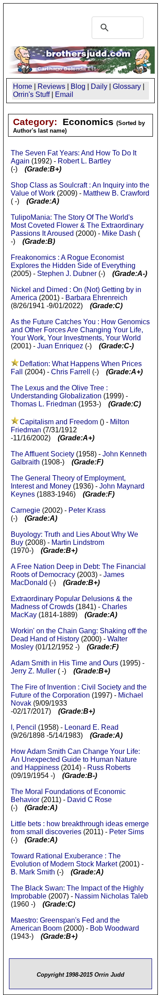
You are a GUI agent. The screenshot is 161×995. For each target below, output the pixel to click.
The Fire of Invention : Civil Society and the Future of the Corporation (79, 691)
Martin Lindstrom (77, 542)
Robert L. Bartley (84, 161)
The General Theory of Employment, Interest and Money (68, 482)
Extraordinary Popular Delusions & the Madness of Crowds (71, 602)
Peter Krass (87, 510)
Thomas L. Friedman (43, 404)
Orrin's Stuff (31, 94)
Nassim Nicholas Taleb (111, 896)
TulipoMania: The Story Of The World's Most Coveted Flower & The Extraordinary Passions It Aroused (77, 225)
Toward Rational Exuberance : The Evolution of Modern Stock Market (66, 860)
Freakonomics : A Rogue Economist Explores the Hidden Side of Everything (73, 261)
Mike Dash (119, 233)
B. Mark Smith (33, 872)
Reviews (51, 86)
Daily (99, 86)
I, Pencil (24, 727)
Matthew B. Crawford (116, 193)
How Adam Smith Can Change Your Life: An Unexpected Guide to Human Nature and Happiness (75, 759)
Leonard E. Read (91, 727)
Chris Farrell (70, 372)
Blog (78, 86)
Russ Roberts (109, 767)
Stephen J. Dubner (67, 273)
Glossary (127, 86)
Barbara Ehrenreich (96, 297)
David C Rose (89, 799)
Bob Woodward (114, 928)
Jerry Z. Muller (33, 671)
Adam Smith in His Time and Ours (64, 663)
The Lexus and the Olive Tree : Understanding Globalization (59, 392)
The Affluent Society (42, 454)
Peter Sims (126, 832)
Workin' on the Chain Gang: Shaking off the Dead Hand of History (79, 635)
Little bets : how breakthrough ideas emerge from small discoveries (80, 828)
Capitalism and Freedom (59, 422)
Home (22, 86)
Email (64, 94)
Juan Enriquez (60, 346)
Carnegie (25, 510)
